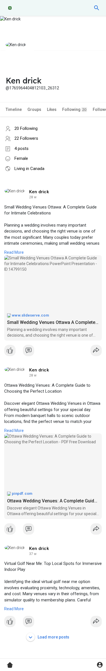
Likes (52, 109)
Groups (34, 109)
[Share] (96, 350)
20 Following (26, 128)
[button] (97, 8)
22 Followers (26, 138)
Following (74, 109)
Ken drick (39, 191)
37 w (32, 554)
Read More (14, 252)
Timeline (14, 109)
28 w (32, 197)
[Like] (53, 352)
